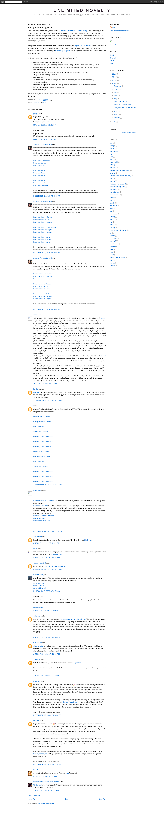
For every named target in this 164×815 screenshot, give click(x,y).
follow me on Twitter (129, 133)
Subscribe (113, 45)
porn (67, 773)
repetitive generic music (118, 230)
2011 (114, 77)
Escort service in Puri (40, 286)
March (116, 114)
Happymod (37, 392)
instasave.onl (61, 566)
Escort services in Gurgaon (42, 230)
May (116, 98)
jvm (111, 211)
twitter (112, 255)
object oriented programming (119, 170)
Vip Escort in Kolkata (40, 431)
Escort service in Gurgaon (42, 296)
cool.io (112, 60)
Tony (114, 27)
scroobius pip (114, 244)
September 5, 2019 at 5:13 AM (47, 400)
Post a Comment (34, 796)
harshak (36, 389)
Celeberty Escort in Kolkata (42, 436)
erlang (112, 146)
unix (111, 260)
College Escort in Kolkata (42, 422)
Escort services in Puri (41, 220)
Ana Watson (37, 537)
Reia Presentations (120, 101)
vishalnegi (36, 616)
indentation (113, 206)
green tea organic (39, 583)
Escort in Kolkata (39, 426)
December (118, 86)
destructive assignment (118, 184)
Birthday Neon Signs (70, 702)
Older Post (102, 799)
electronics (113, 189)
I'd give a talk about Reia (82, 46)
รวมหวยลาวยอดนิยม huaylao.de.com (46, 782)
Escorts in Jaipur (39, 170)
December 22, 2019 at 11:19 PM (48, 531)
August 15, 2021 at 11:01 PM (46, 557)
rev (111, 233)
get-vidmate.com (51, 566)
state (111, 252)
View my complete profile (120, 31)
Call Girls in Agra (39, 518)
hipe (111, 200)
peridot (112, 219)
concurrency (114, 151)
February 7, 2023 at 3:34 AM (46, 591)
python (112, 225)
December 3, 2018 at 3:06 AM (47, 253)
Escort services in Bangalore (43, 279)
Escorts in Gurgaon (40, 163)
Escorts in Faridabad (40, 506)
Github (112, 55)
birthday (37, 102)
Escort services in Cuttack (42, 222)
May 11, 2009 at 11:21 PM (44, 125)
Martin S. (36, 721)
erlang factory (114, 192)
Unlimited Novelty (82, 10)
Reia (111, 63)
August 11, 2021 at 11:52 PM (46, 543)
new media (113, 214)
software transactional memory (120, 176)
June (116, 95)
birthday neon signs (40, 754)
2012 (114, 74)
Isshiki (35, 548)
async (112, 178)
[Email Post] (51, 100)
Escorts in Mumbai (39, 183)
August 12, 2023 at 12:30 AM (46, 637)
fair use (112, 197)
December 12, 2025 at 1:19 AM (47, 764)
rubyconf (113, 241)
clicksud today (38, 646)
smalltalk (113, 247)
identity (112, 203)
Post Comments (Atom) (46, 803)
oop (111, 154)
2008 (114, 122)
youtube (112, 266)
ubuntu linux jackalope (117, 257)
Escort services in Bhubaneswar (44, 227)
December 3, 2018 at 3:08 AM (47, 309)
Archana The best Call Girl (42, 145)
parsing (112, 217)
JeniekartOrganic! (39, 588)
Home (67, 799)
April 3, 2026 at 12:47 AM (45, 776)
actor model (114, 162)
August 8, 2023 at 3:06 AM (45, 610)
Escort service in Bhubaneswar (44, 294)
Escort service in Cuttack (42, 289)
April (116, 111)
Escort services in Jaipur (42, 237)
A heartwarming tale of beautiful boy (73, 619)
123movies (37, 659)
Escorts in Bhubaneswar (41, 160)
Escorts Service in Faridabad (43, 501)
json (111, 208)
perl (111, 222)
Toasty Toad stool (39, 563)
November (118, 89)
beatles (112, 181)
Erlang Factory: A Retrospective (124, 107)
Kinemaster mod (56, 554)
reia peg (112, 227)
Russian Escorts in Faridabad (43, 516)
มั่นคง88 (36, 770)
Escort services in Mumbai (42, 217)
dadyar (35, 315)
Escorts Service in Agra (41, 521)
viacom (112, 263)
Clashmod (87, 540)
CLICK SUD (37, 643)
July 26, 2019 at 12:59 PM (45, 384)
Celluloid (112, 58)
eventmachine (114, 195)
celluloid (112, 167)
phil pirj (35, 113)
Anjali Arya (37, 490)
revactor (112, 173)
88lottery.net (37, 785)
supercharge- (78, 663)
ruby (111, 157)
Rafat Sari (36, 681)
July (115, 92)
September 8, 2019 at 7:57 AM (47, 484)
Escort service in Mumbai (42, 284)
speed (112, 249)
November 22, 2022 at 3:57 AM (47, 569)
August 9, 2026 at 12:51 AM (46, 791)
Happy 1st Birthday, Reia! (122, 104)
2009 (114, 83)
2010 (114, 80)
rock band (113, 238)
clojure (112, 148)
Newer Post (32, 799)
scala (111, 159)
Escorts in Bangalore (40, 185)
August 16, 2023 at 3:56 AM (46, 676)
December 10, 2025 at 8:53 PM (47, 715)
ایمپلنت (102, 318)
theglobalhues (38, 607)
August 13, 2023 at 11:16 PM (46, 654)
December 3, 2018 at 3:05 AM (47, 196)
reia (44, 102)
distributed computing (117, 186)
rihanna (112, 236)
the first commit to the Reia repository (74, 31)
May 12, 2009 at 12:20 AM (44, 139)
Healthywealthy (38, 575)
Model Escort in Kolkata (41, 417)
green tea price (38, 585)
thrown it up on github (62, 51)
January (117, 118)
